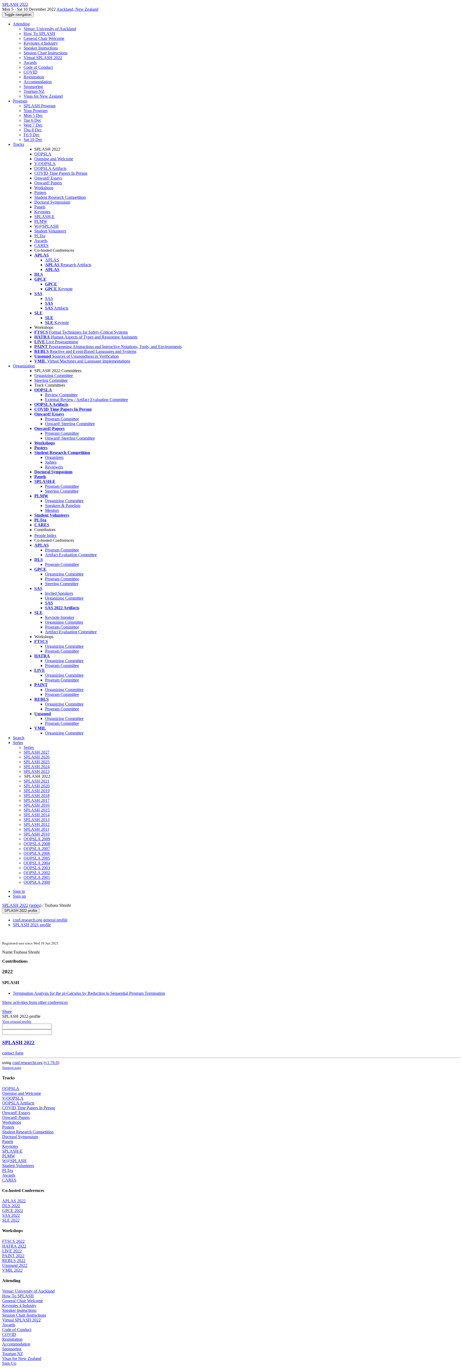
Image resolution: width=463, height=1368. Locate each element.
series (35, 905)
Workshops (43, 187)
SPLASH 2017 (37, 800)
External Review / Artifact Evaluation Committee (86, 399)
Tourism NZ (34, 91)
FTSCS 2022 (13, 1241)
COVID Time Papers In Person (60, 173)
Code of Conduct (38, 67)
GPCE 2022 (12, 1210)
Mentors (52, 510)
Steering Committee (51, 380)
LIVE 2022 (12, 1251)
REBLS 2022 (13, 1260)
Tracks (18, 144)
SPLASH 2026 (37, 757)
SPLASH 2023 (37, 771)
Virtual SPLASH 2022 (43, 57)
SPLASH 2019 (37, 790)
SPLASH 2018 (37, 795)
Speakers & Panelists (62, 505)
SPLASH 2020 (37, 786)
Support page (11, 1068)
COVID (31, 72)
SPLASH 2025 (37, 762)
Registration (34, 77)
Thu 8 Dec (33, 130)
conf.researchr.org (27, 1062)
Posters (40, 192)
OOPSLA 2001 (37, 877)
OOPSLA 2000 (37, 882)
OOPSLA (42, 154)
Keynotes (42, 211)
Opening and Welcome (53, 159)
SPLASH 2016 (37, 805)
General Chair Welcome (44, 38)
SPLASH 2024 (37, 766)
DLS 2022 (11, 1205)
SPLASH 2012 (37, 824)
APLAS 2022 (14, 1201)
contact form (12, 1053)
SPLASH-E (44, 216)
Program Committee (62, 419)
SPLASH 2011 (36, 829)
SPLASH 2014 (37, 815)
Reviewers (54, 467)
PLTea (39, 236)
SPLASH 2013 (37, 819)
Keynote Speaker (59, 617)
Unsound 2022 (14, 1265)
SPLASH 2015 (37, 810)
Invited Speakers (59, 593)
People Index (45, 535)
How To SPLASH (39, 33)
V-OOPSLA (45, 163)
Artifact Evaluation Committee (71, 554)
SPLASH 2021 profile (32, 925)
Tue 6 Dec (32, 120)
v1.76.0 (51, 1062)
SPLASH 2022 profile (20, 911)
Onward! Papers (48, 183)
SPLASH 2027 (37, 752)
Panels (39, 207)
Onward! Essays (48, 178)
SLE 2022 (11, 1220)
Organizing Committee (53, 375)
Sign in (19, 891)
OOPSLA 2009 (37, 839)
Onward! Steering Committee (70, 423)
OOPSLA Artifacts (50, 168)
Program (20, 101)
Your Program (35, 110)
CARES (41, 245)
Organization (24, 366)
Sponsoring (33, 86)
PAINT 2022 (13, 1255)
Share (7, 1011)
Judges (51, 462)
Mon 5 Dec (33, 115)
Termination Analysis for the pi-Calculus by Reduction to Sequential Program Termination (89, 993)
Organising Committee (64, 622)
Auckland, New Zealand (77, 9)
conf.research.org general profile (40, 920)
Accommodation (38, 81)
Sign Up (9, 1363)
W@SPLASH (46, 226)
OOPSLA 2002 (37, 872)
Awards (30, 62)
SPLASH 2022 (15, 905)
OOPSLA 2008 (37, 843)
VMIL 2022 (12, 1270)
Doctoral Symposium (52, 202)
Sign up (19, 896)
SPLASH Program (39, 106)
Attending (21, 24)
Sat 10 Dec (33, 139)
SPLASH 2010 (37, 834)
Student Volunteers (50, 231)
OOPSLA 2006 (37, 853)
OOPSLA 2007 (37, 848)
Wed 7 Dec (33, 125)
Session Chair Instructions (46, 53)
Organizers (54, 457)
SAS (49, 298)
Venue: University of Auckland (50, 28)
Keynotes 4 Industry (41, 43)
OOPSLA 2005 (37, 858)
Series (29, 747)
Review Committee (61, 395)
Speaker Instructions (41, 48)
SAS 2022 (11, 1215)
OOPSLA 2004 (37, 863)
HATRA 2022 (14, 1246)
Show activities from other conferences (35, 1002)
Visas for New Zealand (43, 96)
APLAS (52, 260)
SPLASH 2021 (37, 781)
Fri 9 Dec (32, 134)
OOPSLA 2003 (37, 868)
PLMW (40, 221)
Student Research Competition (60, 197)
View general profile (16, 1021)
